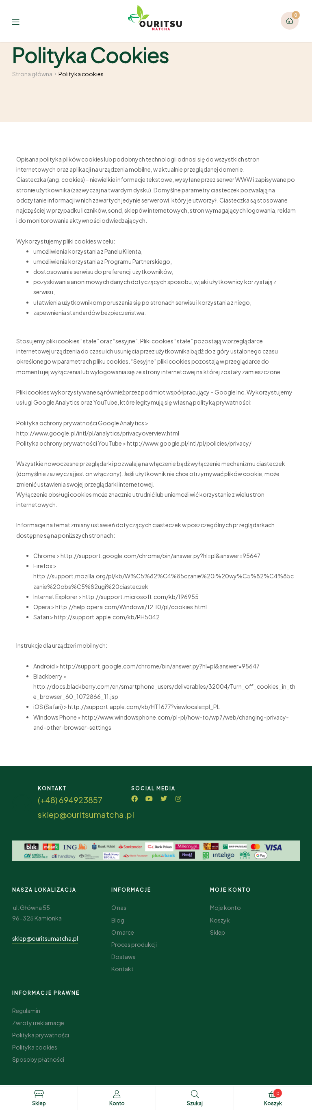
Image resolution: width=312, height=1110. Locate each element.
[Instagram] (178, 798)
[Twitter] (163, 798)
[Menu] (21, 20)
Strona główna (32, 74)
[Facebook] (134, 798)
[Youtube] (149, 798)
